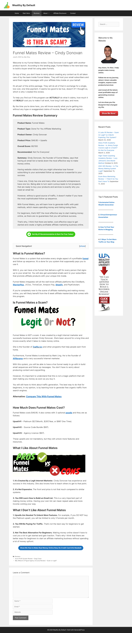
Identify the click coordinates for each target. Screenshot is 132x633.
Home (17, 13)
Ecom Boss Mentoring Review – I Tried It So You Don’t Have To (108, 179)
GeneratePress (79, 630)
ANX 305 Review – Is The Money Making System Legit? (108, 168)
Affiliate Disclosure (59, 13)
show (82, 246)
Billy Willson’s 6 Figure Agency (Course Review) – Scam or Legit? (36, 560)
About (45, 13)
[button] (50, 234)
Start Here (26, 13)
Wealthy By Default (23, 5)
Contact (73, 13)
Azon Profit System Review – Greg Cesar (28, 558)
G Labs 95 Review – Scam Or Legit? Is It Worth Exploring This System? (108, 134)
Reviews (37, 13)
